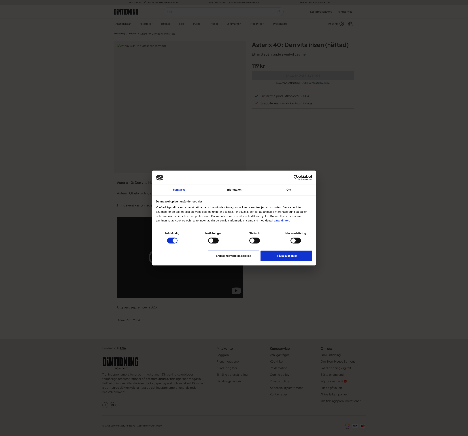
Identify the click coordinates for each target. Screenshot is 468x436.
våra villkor (281, 220)
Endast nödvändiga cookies (233, 255)
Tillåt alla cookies (286, 255)
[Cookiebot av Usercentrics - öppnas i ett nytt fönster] (296, 177)
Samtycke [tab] (179, 189)
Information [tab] (234, 189)
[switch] (213, 241)
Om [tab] (288, 189)
